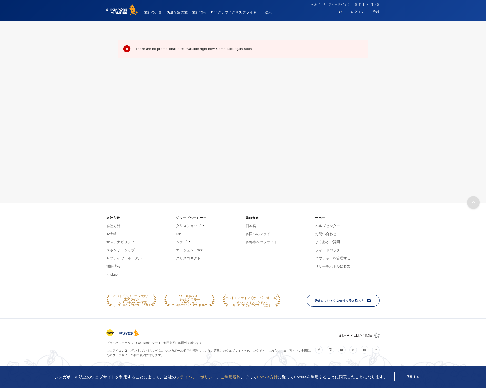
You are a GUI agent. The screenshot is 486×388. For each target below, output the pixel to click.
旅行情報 (199, 12)
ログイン (358, 11)
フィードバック (339, 4)
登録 (376, 11)
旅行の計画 (153, 12)
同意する (413, 377)
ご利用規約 (230, 377)
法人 (268, 12)
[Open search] (343, 16)
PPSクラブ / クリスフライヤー (235, 12)
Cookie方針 (267, 377)
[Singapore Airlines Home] (122, 14)
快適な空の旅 (177, 12)
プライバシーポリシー (196, 377)
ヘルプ (315, 4)
